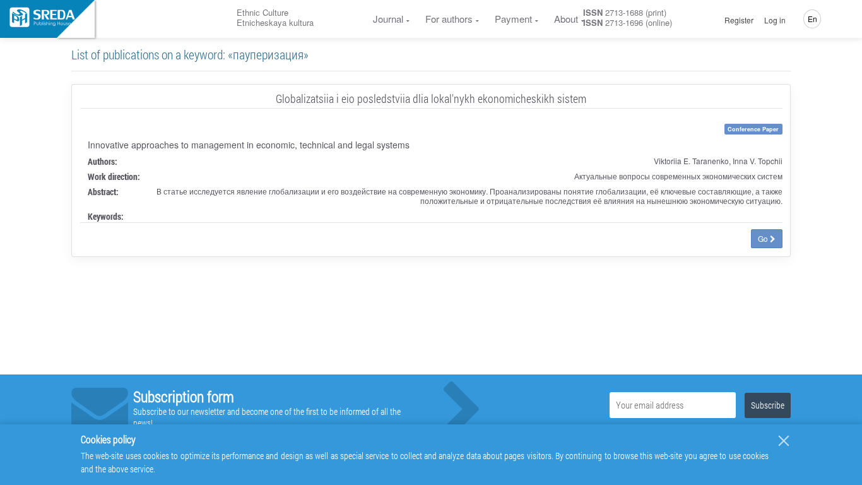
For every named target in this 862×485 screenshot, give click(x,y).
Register (738, 20)
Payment (513, 18)
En (812, 18)
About (566, 18)
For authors (449, 18)
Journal (388, 18)
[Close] (784, 441)
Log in (775, 20)
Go (764, 238)
